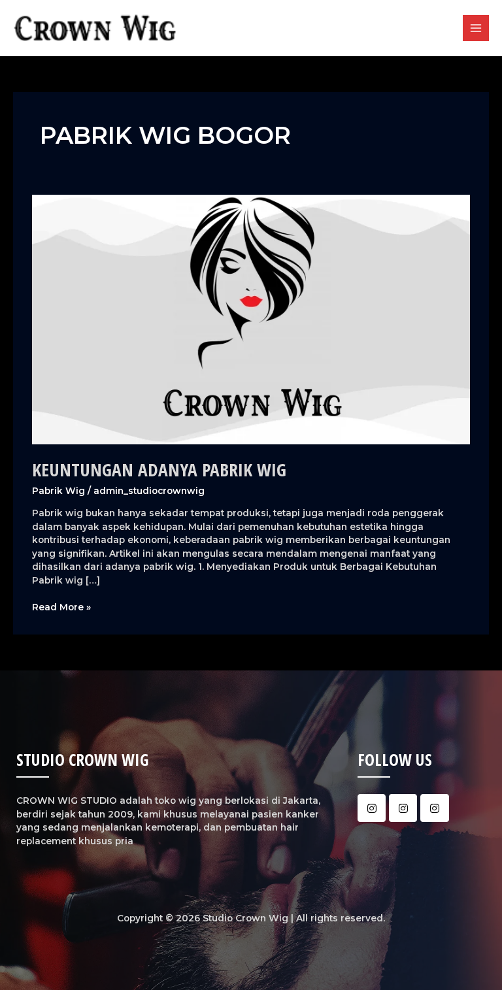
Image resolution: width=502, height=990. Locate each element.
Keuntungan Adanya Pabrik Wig (159, 469)
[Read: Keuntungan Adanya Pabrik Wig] (250, 319)
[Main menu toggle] (476, 28)
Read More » (61, 606)
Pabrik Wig (58, 491)
